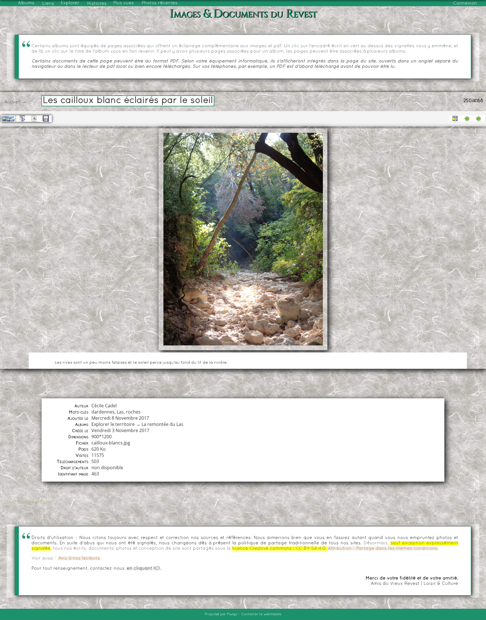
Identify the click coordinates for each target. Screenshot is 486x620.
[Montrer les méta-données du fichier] (34, 118)
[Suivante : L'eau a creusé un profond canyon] (479, 118)
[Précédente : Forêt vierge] (467, 118)
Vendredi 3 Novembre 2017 (120, 430)
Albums (26, 3)
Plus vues (123, 3)
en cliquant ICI (143, 568)
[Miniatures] (455, 118)
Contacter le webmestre (261, 614)
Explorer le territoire (113, 424)
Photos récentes (159, 3)
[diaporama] (22, 118)
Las (120, 412)
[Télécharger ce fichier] (46, 118)
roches (133, 412)
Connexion (465, 3)
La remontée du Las (162, 424)
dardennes (102, 412)
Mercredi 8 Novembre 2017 (120, 418)
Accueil (12, 102)
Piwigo (232, 614)
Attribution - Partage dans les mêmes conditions (382, 549)
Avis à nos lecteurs (79, 558)
